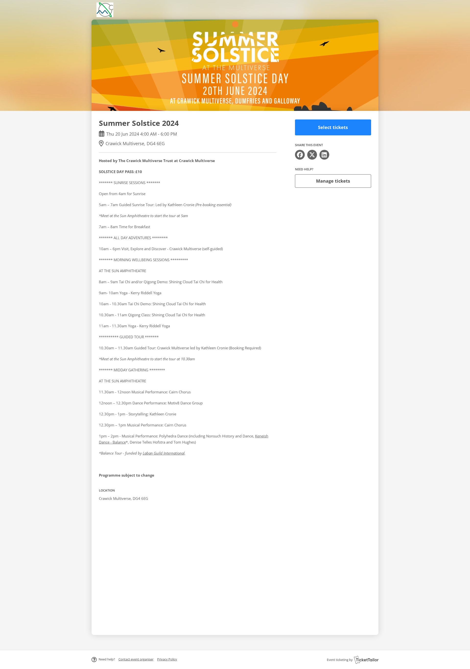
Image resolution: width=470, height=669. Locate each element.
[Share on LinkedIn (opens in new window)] (324, 155)
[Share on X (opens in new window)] (312, 155)
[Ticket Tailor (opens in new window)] (366, 659)
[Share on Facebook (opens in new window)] (300, 155)
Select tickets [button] (333, 127)
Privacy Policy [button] (167, 659)
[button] (135, 659)
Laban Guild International (164, 453)
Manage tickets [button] (333, 181)
